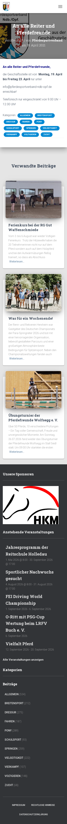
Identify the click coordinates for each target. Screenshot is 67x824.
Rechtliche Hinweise (43, 805)
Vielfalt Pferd (19, 643)
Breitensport (44, 115)
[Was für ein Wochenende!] (33, 292)
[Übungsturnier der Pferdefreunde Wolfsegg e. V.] (33, 389)
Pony (39, 122)
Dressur (10, 122)
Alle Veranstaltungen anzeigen (23, 659)
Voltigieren (30, 134)
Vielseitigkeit (50, 128)
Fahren (26, 122)
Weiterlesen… (16, 261)
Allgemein (25, 115)
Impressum (18, 805)
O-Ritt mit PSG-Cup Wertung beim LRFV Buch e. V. (26, 623)
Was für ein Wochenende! (30, 318)
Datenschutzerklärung (33, 814)
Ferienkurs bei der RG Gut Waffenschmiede (30, 227)
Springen (31, 128)
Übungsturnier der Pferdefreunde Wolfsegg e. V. (33, 417)
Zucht (46, 134)
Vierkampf (11, 134)
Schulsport (12, 128)
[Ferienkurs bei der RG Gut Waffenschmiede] (33, 199)
